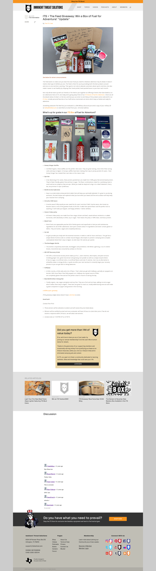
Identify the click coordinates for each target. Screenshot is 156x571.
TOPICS (86, 7)
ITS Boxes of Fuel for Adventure (94, 95)
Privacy (62, 544)
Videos (54, 542)
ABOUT (114, 7)
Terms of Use (64, 542)
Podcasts (55, 544)
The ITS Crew (49, 23)
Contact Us (64, 546)
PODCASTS (105, 7)
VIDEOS (95, 7)
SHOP (79, 7)
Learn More (78, 364)
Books (54, 546)
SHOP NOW (118, 519)
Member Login (84, 548)
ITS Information (34, 17)
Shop (54, 539)
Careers (55, 549)
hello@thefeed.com (50, 108)
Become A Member (85, 546)
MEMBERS (123, 7)
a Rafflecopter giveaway (50, 290)
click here (72, 295)
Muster (62, 549)
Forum (54, 551)
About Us (63, 539)
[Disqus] (78, 438)
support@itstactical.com (34, 546)
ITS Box (45, 99)
